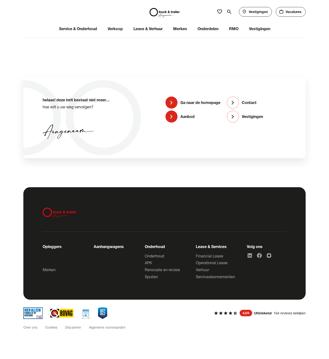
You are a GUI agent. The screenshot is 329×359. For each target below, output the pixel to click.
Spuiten (151, 276)
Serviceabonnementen (215, 276)
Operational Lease (212, 262)
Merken (49, 269)
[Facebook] (259, 255)
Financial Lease (209, 256)
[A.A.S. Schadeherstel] (102, 313)
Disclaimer (73, 327)
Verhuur (202, 269)
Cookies (51, 327)
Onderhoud (154, 256)
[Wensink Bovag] (61, 313)
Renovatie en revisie (162, 269)
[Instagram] (269, 255)
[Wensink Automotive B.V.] (165, 12)
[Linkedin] (250, 255)
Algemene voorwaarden (107, 327)
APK (148, 262)
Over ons (30, 327)
